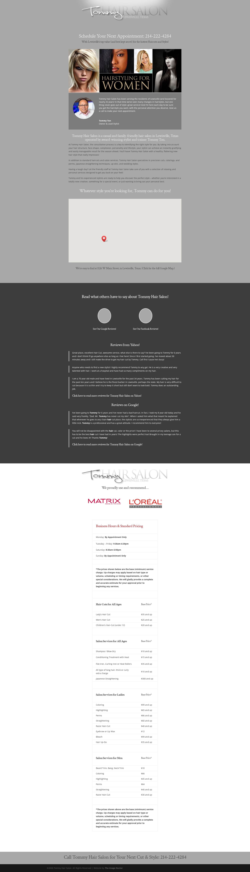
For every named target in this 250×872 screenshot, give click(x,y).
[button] (105, 239)
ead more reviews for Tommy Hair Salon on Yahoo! (114, 396)
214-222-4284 (158, 36)
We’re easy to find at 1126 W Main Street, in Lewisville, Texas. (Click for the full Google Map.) (125, 268)
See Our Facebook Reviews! (145, 329)
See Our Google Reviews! (104, 329)
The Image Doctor (114, 868)
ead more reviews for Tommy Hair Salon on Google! (114, 444)
